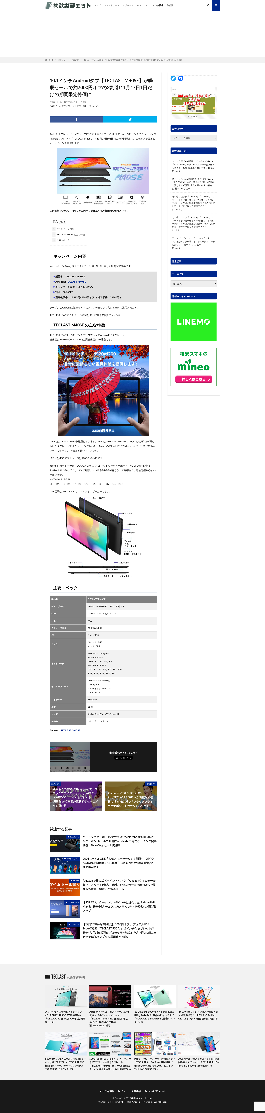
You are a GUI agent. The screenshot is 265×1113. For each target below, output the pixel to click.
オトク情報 (158, 5)
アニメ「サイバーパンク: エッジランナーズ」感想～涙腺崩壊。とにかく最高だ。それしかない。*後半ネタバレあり (193, 241)
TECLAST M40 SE (76, 281)
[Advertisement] (132, 33)
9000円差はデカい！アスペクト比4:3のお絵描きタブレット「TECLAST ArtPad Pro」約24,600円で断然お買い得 (198, 1062)
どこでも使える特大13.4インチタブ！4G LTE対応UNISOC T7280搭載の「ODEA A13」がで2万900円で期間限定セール (65, 1016)
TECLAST (75, 60)
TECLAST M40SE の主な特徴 (69, 234)
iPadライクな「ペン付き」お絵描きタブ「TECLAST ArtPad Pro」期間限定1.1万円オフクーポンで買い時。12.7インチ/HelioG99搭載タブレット (154, 1064)
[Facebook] (76, 119)
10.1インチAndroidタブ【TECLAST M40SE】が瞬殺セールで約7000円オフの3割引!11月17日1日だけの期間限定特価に (133, 60)
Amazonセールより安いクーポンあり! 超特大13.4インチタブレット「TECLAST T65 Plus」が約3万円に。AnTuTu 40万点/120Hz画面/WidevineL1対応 (109, 1018)
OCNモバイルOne (73, 859)
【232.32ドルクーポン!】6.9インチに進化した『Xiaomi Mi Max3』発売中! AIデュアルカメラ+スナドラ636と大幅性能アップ (119, 906)
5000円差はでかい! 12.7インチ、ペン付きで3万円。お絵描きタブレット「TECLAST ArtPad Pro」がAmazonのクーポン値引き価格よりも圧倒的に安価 (110, 1064)
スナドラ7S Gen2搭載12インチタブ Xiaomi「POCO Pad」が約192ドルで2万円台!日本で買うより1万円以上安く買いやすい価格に (193, 164)
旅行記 (170, 5)
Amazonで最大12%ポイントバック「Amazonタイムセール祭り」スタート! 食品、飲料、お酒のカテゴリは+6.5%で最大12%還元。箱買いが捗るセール (119, 885)
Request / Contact (155, 1091)
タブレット (128, 5)
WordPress (160, 1101)
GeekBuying (74, 837)
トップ (97, 5)
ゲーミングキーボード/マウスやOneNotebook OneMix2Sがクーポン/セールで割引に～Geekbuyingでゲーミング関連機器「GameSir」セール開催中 (120, 841)
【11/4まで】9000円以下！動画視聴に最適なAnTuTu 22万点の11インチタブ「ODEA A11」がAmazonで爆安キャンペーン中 (154, 1016)
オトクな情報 (80, 102)
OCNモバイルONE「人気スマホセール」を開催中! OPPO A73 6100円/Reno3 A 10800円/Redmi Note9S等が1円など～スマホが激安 (119, 863)
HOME (50, 60)
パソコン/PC (143, 5)
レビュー (123, 1091)
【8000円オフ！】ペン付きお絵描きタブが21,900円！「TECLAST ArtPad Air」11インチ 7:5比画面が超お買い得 (198, 1015)
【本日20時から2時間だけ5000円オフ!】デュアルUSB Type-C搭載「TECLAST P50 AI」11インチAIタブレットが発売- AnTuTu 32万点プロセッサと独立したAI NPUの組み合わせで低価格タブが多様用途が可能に (119, 930)
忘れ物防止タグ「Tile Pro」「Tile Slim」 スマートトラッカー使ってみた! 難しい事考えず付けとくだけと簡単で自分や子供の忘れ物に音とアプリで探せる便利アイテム (193, 201)
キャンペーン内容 (63, 229)
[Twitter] (130, 119)
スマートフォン (111, 5)
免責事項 (136, 1091)
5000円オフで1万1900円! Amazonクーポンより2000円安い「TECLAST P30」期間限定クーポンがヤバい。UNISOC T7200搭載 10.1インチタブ (65, 1064)
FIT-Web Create (131, 1101)
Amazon (76, 880)
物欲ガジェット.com (141, 1098)
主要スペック (61, 240)
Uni (176, 171)
